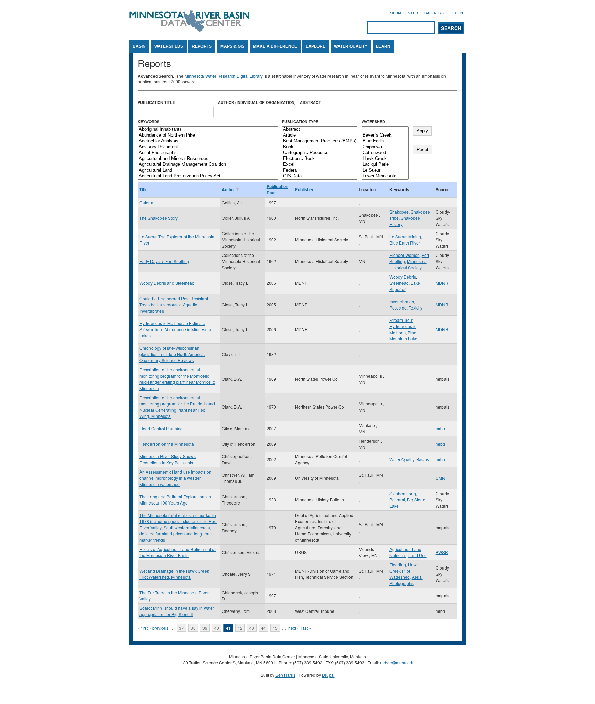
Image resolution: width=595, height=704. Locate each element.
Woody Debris (402, 277)
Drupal (328, 675)
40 (216, 628)
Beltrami (397, 499)
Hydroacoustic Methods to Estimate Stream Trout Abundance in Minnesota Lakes (175, 329)
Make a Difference (275, 46)
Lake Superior (404, 286)
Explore (315, 46)
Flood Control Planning (161, 428)
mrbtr (440, 428)
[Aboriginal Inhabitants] (208, 129)
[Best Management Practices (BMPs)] (319, 141)
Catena (146, 202)
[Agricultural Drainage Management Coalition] (208, 164)
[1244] (385, 129)
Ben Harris (285, 675)
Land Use (417, 555)
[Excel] (319, 164)
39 (204, 628)
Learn (383, 46)
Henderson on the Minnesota (166, 444)
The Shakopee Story (158, 218)
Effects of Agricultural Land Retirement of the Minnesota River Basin (177, 552)
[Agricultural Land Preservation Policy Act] (208, 176)
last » (306, 628)
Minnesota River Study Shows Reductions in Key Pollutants (167, 459)
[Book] (319, 147)
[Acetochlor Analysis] (208, 141)
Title (143, 189)
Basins (422, 459)
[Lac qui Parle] (385, 164)
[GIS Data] (319, 176)
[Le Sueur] (385, 170)
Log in (457, 12)
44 (263, 628)
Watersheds (168, 46)
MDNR (442, 283)
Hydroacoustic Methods (402, 329)
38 (193, 628)
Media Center (404, 12)
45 (275, 628)
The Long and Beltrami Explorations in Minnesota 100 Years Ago (175, 500)
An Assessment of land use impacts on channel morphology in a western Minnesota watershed (175, 478)
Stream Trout (401, 320)
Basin (139, 46)
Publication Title (156, 102)
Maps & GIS (232, 46)
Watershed (373, 121)
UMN (440, 478)
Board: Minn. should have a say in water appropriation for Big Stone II (176, 611)
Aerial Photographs (406, 580)
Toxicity (415, 308)
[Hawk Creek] (385, 159)
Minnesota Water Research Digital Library (224, 76)
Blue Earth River (404, 243)
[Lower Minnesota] (385, 176)
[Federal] (319, 170)
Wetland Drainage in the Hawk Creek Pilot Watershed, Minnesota (174, 574)
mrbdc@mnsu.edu (397, 662)
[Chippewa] (385, 147)
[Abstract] (319, 129)
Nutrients (397, 555)
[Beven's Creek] (385, 135)
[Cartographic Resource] (319, 153)
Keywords (148, 121)
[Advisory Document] (208, 147)
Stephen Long (402, 493)
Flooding (397, 564)
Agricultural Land (405, 549)
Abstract (310, 102)
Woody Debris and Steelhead (167, 283)
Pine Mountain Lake (403, 335)
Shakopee (399, 212)
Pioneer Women (404, 255)
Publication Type (300, 121)
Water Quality (350, 46)
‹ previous (159, 628)
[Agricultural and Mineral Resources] (208, 159)
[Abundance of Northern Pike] (208, 135)
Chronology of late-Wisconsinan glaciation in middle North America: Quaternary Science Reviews (172, 354)
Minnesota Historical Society (408, 264)
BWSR (442, 552)
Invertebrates (401, 301)
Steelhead (399, 283)
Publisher (304, 189)
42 (240, 628)
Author (228, 189)
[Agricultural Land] (208, 170)
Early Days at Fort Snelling (164, 261)
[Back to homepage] (189, 30)
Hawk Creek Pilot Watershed (404, 571)
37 (181, 628)
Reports (202, 46)
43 (251, 628)
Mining (414, 236)
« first (143, 628)
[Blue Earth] (385, 141)
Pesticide (398, 308)
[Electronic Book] (319, 159)
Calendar (434, 12)
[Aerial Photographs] (208, 153)
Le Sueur (397, 236)
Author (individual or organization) (257, 102)
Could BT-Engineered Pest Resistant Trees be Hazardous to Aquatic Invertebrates (173, 304)
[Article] (319, 135)
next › (293, 628)
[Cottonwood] (385, 153)
